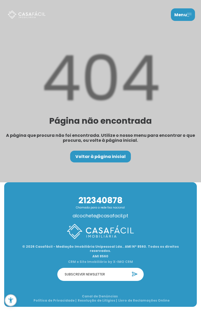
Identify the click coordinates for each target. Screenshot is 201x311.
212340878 (100, 200)
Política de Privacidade (55, 300)
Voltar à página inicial (100, 157)
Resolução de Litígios (97, 300)
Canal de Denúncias (100, 296)
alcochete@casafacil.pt (100, 216)
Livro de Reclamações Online (144, 300)
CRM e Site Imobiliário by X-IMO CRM (100, 262)
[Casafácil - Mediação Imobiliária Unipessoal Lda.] (26, 15)
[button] (10, 300)
